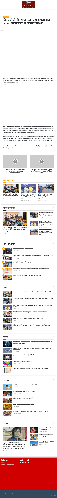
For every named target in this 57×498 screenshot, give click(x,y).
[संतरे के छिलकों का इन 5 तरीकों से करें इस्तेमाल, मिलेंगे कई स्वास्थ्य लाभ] (7, 387)
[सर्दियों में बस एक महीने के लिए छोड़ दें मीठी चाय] (7, 393)
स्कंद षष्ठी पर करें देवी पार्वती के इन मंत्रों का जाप (46, 435)
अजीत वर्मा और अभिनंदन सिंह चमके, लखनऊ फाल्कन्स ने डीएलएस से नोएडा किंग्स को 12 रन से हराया (46, 215)
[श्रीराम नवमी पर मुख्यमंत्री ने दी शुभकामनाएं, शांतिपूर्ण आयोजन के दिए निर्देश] (7, 271)
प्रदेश (5, 16)
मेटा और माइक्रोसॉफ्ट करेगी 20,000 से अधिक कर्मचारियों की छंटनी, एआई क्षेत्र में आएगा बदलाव (32, 349)
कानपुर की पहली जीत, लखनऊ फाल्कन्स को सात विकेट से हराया (28, 318)
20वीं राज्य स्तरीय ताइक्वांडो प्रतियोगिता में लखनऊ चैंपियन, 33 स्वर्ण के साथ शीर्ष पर (10, 195)
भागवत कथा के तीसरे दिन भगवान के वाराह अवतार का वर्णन (27, 275)
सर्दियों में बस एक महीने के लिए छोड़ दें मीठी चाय (24, 391)
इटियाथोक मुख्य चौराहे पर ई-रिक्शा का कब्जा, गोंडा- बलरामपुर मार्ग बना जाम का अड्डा (45, 196)
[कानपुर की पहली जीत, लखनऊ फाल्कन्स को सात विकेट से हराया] (7, 320)
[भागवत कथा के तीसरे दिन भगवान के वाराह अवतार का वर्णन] (7, 277)
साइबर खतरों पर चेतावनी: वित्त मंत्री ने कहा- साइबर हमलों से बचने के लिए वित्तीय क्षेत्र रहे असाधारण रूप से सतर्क (32, 342)
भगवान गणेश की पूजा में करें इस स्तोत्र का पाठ (45, 428)
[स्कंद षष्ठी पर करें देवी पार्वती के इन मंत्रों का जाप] (34, 437)
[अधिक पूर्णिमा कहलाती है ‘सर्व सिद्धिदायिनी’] (7, 251)
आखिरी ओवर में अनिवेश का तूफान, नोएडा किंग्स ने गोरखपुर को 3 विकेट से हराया (32, 325)
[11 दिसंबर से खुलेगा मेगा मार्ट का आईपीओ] (7, 364)
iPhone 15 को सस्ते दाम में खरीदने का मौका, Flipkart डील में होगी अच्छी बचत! (31, 368)
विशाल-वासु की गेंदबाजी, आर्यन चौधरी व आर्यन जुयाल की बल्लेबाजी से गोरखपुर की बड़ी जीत (28, 196)
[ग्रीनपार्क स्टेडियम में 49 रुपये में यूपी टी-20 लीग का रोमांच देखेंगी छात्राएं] (7, 314)
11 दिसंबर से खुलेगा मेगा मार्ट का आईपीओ (22, 361)
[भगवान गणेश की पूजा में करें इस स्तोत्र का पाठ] (34, 430)
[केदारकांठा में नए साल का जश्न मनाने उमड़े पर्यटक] (34, 443)
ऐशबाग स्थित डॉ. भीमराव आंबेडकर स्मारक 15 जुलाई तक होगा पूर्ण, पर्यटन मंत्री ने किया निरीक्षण (33, 256)
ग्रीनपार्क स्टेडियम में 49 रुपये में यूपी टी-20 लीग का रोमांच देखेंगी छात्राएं (30, 312)
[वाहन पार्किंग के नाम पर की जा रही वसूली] (7, 264)
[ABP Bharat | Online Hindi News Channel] (28, 4)
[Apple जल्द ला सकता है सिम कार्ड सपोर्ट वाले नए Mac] (7, 357)
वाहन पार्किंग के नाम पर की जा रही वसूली (22, 262)
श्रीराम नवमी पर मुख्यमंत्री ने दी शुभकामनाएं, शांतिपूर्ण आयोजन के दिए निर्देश (31, 269)
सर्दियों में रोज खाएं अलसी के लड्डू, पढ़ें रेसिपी (23, 398)
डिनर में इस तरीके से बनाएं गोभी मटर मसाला (23, 405)
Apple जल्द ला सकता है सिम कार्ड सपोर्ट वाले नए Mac (26, 355)
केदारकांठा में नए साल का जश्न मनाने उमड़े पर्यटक (46, 442)
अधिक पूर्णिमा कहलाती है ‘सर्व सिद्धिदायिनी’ (23, 249)
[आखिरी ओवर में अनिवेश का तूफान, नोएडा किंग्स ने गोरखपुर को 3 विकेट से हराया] (7, 327)
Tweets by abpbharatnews (7, 464)
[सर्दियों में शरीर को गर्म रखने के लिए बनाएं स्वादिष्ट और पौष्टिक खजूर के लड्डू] (7, 413)
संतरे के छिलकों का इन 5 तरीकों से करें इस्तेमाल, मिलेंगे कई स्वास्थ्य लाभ (30, 385)
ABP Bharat (7, 27)
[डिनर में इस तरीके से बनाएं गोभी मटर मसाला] (7, 407)
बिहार (8, 16)
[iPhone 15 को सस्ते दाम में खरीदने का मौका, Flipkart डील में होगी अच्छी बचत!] (7, 370)
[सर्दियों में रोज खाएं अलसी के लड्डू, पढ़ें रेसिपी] (7, 400)
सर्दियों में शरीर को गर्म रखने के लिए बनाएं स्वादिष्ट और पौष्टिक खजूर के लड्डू (30, 411)
